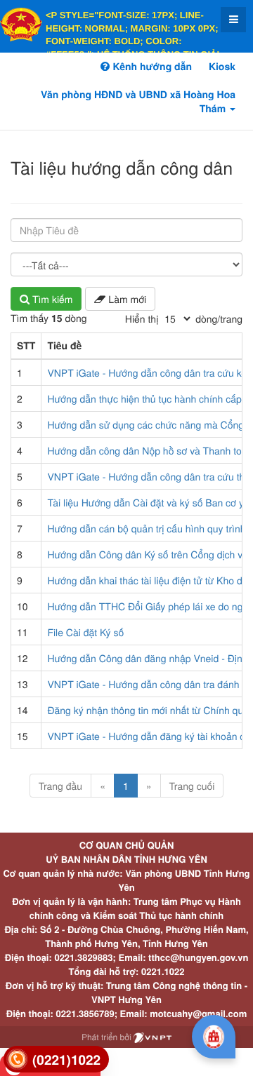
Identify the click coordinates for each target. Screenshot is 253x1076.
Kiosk (222, 67)
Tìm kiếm (51, 299)
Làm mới (125, 299)
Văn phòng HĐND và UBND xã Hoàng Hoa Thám (138, 102)
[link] (56, 1059)
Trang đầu (60, 786)
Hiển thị (141, 318)
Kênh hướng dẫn (150, 67)
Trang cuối (192, 786)
